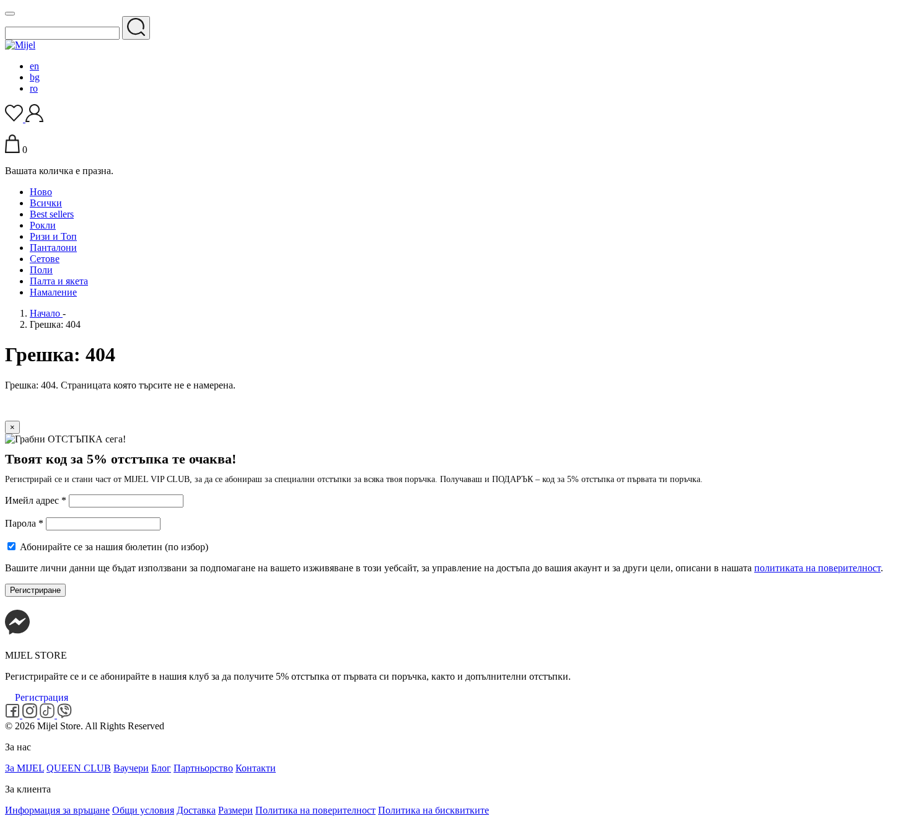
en (34, 66)
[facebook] (13, 714)
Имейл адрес (35, 500)
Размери (235, 810)
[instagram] (31, 714)
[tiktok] (48, 714)
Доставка (196, 810)
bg (35, 77)
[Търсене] (136, 28)
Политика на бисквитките (433, 810)
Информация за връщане (57, 810)
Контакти (255, 768)
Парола (24, 523)
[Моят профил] (34, 118)
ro (34, 88)
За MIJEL (24, 768)
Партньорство (203, 768)
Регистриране (35, 590)
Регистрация (41, 697)
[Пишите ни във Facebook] (17, 634)
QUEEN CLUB (78, 768)
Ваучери (131, 768)
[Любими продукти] (15, 118)
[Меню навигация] (10, 13)
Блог (161, 768)
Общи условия (143, 810)
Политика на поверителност (315, 810)
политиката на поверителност (817, 568)
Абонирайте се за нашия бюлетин (112, 547)
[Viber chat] (64, 714)
